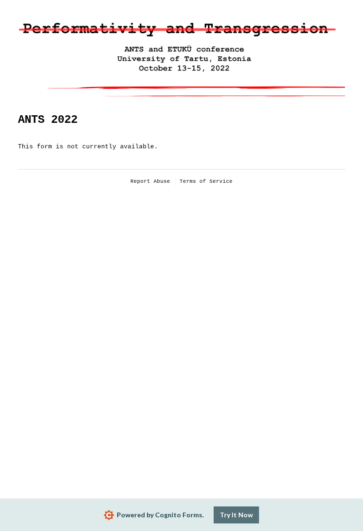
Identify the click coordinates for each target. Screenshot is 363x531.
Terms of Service (206, 181)
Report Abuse (150, 181)
